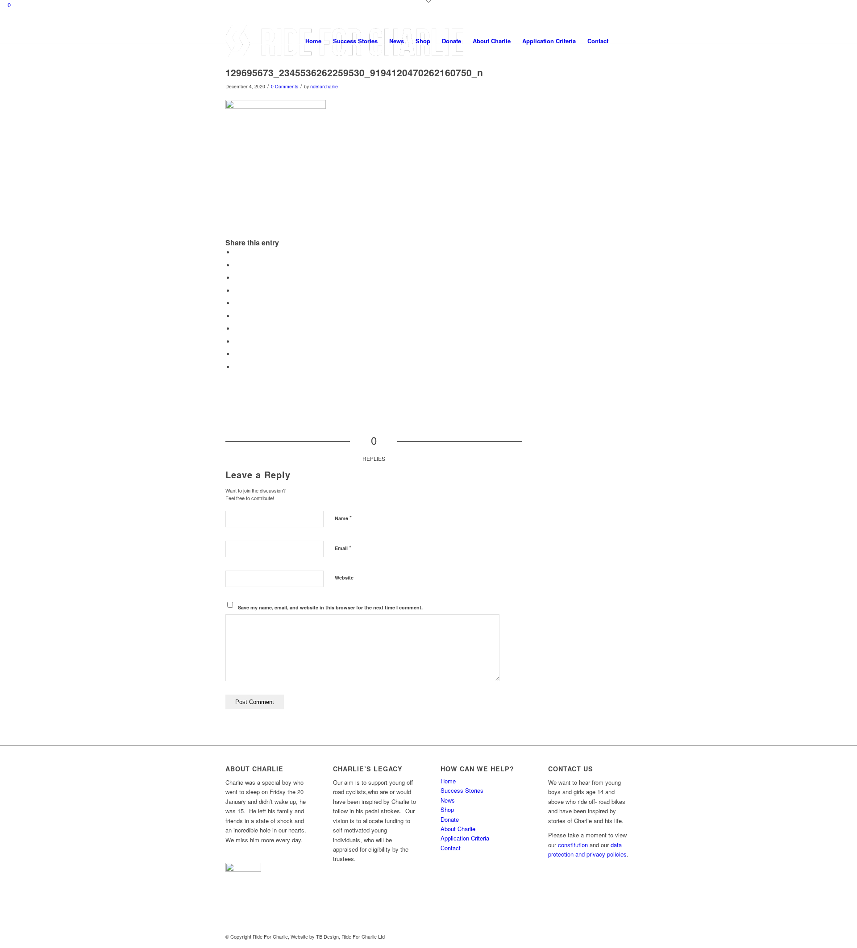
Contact (451, 848)
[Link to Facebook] (611, 936)
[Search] (623, 41)
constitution (573, 844)
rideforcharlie (324, 86)
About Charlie (458, 828)
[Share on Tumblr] (236, 328)
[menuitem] (313, 41)
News (448, 800)
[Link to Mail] (625, 936)
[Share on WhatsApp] (236, 290)
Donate (450, 819)
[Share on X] (236, 265)
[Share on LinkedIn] (236, 316)
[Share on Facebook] (236, 252)
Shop (447, 809)
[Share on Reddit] (236, 354)
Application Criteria (465, 838)
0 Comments (284, 86)
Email (343, 547)
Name (343, 517)
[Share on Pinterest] (236, 303)
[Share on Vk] (236, 341)
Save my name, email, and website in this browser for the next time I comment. (330, 607)
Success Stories (462, 790)
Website (344, 577)
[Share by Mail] (236, 367)
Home (448, 781)
